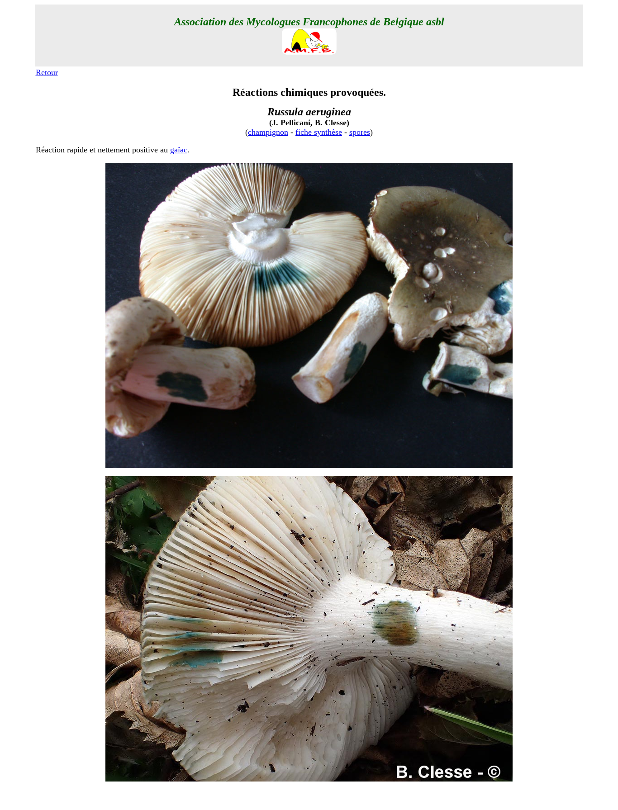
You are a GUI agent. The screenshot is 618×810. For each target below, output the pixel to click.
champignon (268, 132)
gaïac (178, 149)
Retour (47, 72)
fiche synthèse (318, 132)
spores (359, 132)
